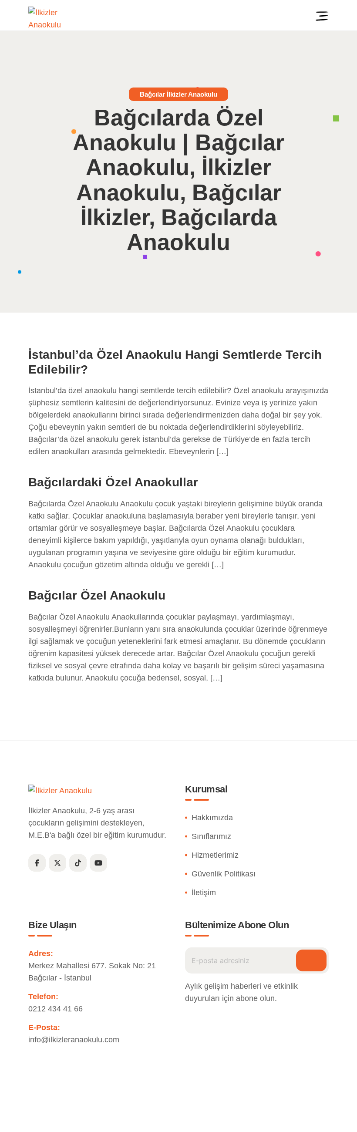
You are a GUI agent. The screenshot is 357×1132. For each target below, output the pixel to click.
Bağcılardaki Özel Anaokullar (113, 482)
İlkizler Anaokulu (158, 1116)
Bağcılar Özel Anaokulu (96, 595)
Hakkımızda (212, 817)
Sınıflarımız (211, 836)
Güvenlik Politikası (224, 873)
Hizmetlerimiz (215, 855)
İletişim (204, 892)
